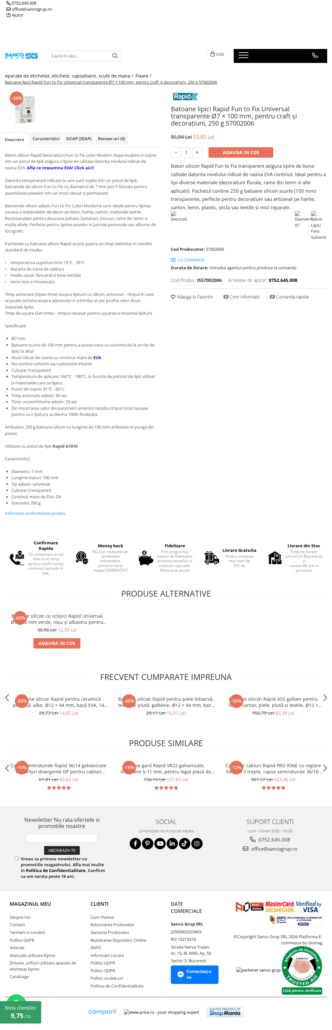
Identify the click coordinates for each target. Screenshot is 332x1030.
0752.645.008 (23, 3)
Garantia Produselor (109, 932)
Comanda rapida (292, 297)
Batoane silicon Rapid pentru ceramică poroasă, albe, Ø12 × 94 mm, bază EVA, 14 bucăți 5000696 (58, 702)
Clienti (99, 904)
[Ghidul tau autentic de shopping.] (102, 1012)
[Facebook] (135, 843)
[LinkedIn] (172, 843)
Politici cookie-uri (106, 978)
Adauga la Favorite (194, 297)
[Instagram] (197, 843)
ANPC (95, 948)
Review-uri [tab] (111, 138)
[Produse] (244, 57)
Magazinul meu (30, 904)
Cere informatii (243, 297)
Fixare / (144, 76)
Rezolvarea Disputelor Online (118, 940)
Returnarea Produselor (112, 924)
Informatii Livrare (107, 955)
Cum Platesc (102, 917)
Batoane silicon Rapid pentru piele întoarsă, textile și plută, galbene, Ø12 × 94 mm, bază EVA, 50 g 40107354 (166, 702)
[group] (24, 109)
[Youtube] (160, 843)
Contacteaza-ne (199, 974)
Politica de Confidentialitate (56, 870)
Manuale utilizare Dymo (32, 955)
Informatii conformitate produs (35, 513)
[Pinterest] (147, 843)
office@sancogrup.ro (31, 9)
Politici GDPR (22, 940)
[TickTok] (184, 843)
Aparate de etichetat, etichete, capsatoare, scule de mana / (70, 76)
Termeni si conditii (27, 932)
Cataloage (19, 976)
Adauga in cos (241, 152)
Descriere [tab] (14, 139)
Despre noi (20, 917)
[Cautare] (115, 56)
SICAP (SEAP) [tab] (78, 138)
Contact (17, 924)
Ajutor (17, 15)
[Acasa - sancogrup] (21, 56)
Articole (17, 948)
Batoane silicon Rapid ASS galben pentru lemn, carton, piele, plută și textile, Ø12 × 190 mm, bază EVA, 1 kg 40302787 (273, 702)
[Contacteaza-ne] (315, 55)
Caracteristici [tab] (46, 138)
